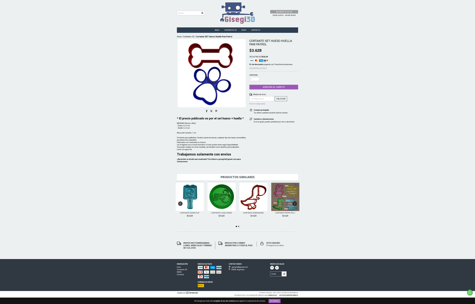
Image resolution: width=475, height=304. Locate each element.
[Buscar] (202, 13)
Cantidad (253, 75)
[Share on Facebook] (206, 111)
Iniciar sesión (290, 15)
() (285, 12)
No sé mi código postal (257, 104)
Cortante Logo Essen (221, 213)
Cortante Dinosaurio (253, 213)
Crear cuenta (278, 15)
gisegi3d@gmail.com (228, 159)
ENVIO (243, 30)
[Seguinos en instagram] (272, 268)
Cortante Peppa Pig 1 (285, 213)
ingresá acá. (273, 295)
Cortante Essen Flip (189, 213)
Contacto (255, 30)
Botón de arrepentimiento (288, 295)
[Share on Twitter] (211, 111)
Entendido (274, 301)
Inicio (217, 30)
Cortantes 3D (230, 30)
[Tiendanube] (188, 293)
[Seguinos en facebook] (277, 268)
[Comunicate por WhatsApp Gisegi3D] (470, 292)
